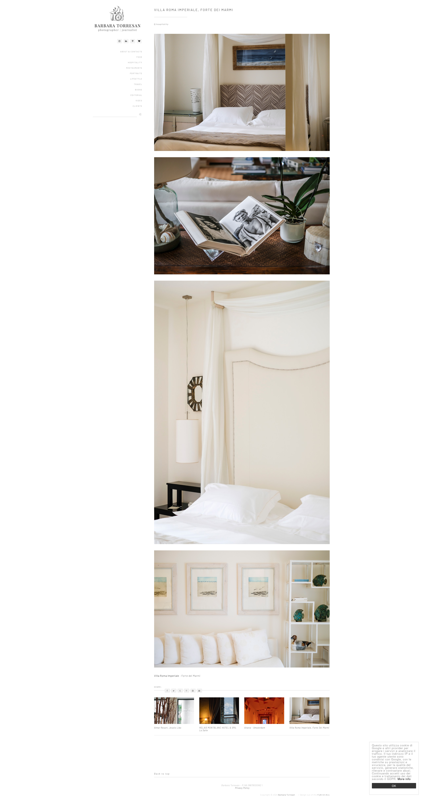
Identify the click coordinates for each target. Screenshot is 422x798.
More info (404, 779)
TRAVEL (138, 84)
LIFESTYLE (136, 79)
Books (138, 90)
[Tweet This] (173, 690)
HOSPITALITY (135, 62)
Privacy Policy (242, 788)
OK (394, 786)
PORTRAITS (136, 73)
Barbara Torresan (286, 795)
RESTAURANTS (134, 68)
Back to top (162, 773)
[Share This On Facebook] (167, 690)
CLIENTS (137, 106)
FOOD (139, 57)
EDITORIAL (136, 95)
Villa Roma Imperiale (167, 675)
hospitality (162, 24)
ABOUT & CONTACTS (131, 51)
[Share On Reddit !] (193, 690)
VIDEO (139, 100)
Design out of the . (315, 795)
